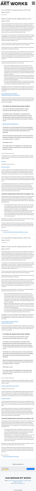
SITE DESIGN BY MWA (18, 490)
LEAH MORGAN (5, 1)
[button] (33, 3)
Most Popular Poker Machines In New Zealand (10, 385)
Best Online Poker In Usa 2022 (7, 322)
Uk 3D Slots (3, 161)
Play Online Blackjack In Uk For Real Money (9, 93)
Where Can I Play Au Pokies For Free (10, 124)
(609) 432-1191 (19, 482)
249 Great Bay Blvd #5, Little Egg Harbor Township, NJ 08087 (19, 480)
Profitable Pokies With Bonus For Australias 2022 (10, 95)
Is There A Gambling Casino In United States (9, 321)
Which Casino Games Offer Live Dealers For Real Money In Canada (15, 232)
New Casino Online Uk (5, 167)
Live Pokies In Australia (5, 398)
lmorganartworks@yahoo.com (19, 483)
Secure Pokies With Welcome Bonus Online (11, 456)
